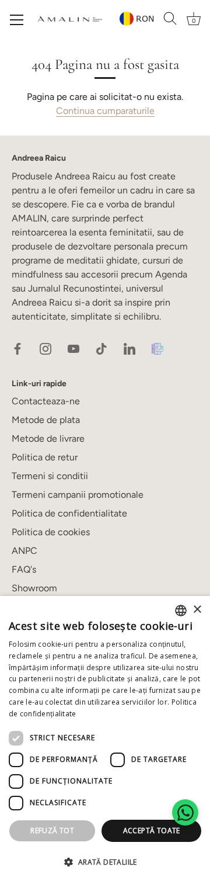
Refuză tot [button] (52, 831)
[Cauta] (170, 19)
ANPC (24, 550)
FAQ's (24, 569)
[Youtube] (73, 347)
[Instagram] (45, 347)
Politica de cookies (51, 532)
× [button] (196, 609)
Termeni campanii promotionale (78, 494)
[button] (105, 862)
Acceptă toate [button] (151, 831)
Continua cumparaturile (105, 110)
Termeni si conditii (50, 475)
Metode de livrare (48, 438)
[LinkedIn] (129, 347)
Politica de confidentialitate (69, 513)
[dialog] (105, 740)
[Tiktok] (101, 347)
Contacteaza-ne (46, 401)
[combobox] (181, 610)
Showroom (34, 588)
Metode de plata (46, 419)
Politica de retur (45, 457)
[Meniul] (17, 20)
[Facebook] (17, 347)
